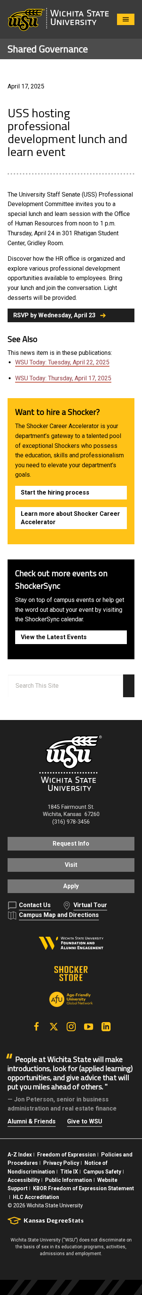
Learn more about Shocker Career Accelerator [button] (70, 518)
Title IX (69, 1172)
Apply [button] (71, 886)
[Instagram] (71, 1026)
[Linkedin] (106, 1026)
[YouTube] (88, 1026)
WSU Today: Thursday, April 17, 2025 (63, 378)
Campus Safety (102, 1172)
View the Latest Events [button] (54, 637)
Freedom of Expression (66, 1155)
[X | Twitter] (53, 1026)
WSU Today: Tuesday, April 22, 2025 (62, 362)
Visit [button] (71, 864)
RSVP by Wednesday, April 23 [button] (54, 315)
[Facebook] (36, 1026)
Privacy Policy (61, 1163)
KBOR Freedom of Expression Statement (83, 1188)
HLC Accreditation (36, 1197)
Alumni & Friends (32, 1121)
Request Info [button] (71, 843)
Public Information (68, 1180)
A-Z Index (20, 1155)
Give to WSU (84, 1121)
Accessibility (24, 1180)
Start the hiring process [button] (55, 492)
